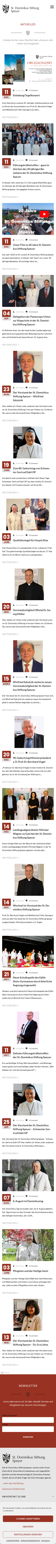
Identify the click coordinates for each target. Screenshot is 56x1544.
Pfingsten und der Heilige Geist (30, 1270)
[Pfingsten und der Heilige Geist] (28, 1245)
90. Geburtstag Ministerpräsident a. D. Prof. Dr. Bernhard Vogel (32, 759)
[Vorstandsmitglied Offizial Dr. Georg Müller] (28, 584)
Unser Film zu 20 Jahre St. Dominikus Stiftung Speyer (32, 246)
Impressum (45, 1540)
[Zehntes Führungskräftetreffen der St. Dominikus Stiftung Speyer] (28, 1028)
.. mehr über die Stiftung (12, 1483)
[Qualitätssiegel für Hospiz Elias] (28, 514)
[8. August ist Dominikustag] (28, 1175)
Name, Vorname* (9, 1415)
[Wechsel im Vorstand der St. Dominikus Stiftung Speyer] (28, 880)
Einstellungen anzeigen (28, 1534)
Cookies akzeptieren (28, 1518)
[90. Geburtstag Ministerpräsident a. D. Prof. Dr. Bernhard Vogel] (28, 732)
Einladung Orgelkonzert (26, 95)
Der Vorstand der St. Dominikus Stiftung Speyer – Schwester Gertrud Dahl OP (32, 1129)
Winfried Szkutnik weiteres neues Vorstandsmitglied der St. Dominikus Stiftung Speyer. (32, 685)
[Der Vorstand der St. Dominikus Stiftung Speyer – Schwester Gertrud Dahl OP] (28, 1100)
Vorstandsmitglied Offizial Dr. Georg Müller (32, 611)
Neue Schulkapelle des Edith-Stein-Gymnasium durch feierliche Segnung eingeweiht (32, 981)
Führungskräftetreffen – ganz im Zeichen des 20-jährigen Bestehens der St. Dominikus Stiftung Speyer (32, 171)
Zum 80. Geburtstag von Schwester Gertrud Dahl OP (31, 470)
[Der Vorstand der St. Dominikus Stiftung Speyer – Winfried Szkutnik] (28, 367)
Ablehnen (28, 1526)
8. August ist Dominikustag (28, 1201)
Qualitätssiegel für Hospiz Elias (30, 540)
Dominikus (20, 90)
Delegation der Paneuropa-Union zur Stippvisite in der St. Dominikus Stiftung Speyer (31, 320)
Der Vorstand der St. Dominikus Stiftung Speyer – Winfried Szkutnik (31, 396)
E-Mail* (5, 1424)
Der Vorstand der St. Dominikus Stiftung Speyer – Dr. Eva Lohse (31, 1342)
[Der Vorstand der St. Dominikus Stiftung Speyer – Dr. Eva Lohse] (28, 1315)
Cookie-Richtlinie (12, 1540)
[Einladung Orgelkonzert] (28, 70)
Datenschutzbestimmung (30, 1540)
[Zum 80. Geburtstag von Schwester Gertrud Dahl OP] (28, 443)
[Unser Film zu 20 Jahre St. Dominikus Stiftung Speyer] (28, 219)
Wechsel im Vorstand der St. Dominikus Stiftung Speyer (31, 907)
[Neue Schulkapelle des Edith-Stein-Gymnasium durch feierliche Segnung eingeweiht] (28, 952)
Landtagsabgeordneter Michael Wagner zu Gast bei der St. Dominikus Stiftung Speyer (32, 833)
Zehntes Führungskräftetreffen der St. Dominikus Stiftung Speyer (32, 1055)
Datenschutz (19, 1489)
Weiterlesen (9, 117)
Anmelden (28, 1437)
